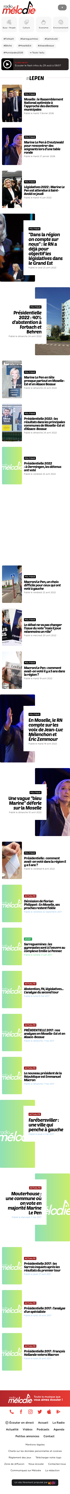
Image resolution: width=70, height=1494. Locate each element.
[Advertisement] (35, 525)
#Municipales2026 (13, 53)
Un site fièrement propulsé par (31, 1482)
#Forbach (9, 39)
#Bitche (8, 46)
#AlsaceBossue (46, 46)
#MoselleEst (24, 46)
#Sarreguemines (29, 39)
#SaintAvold (51, 39)
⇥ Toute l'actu (37, 53)
